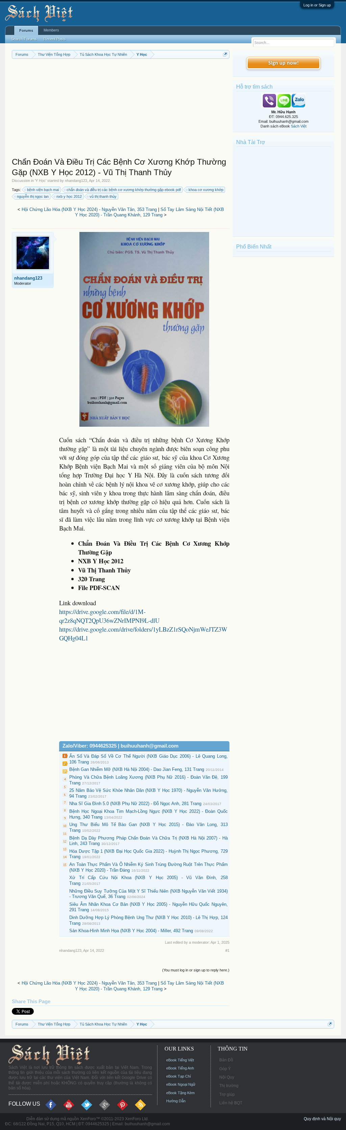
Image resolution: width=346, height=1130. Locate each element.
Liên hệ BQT (230, 1103)
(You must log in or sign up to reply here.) (195, 970)
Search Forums (24, 39)
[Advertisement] (120, 109)
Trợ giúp (227, 1094)
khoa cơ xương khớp (206, 190)
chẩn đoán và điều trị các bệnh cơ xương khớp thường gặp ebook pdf (124, 190)
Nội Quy (226, 1077)
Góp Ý (225, 1068)
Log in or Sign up (317, 5)
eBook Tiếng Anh (180, 1068)
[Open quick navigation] (225, 54)
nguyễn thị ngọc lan (33, 196)
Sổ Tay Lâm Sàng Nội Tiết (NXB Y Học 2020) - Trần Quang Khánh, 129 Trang (149, 212)
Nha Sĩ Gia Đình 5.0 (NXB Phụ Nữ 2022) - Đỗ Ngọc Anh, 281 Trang (135, 803)
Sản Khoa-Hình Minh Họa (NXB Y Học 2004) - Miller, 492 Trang (131, 930)
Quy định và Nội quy (322, 1118)
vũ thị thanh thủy (103, 196)
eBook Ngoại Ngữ (180, 1084)
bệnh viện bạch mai (43, 190)
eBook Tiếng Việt (180, 1060)
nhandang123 (76, 181)
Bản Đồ (226, 1060)
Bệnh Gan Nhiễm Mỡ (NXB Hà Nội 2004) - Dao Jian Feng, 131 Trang (136, 769)
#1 (227, 950)
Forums (26, 30)
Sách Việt (298, 126)
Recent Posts (55, 39)
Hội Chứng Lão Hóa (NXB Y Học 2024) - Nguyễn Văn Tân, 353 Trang (89, 209)
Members (51, 30)
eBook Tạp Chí (178, 1076)
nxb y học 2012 (69, 196)
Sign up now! (283, 63)
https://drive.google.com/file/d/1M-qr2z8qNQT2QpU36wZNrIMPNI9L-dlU (109, 616)
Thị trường (229, 1085)
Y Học (40, 181)
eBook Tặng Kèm (180, 1093)
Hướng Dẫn (176, 1101)
